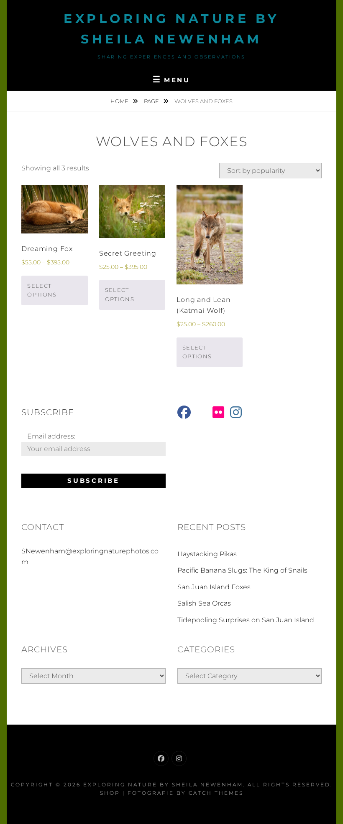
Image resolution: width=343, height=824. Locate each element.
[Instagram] (179, 758)
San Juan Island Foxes (214, 587)
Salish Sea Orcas (204, 603)
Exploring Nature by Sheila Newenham (163, 784)
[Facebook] (161, 758)
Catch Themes (216, 793)
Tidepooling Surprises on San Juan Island (245, 620)
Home (120, 101)
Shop (110, 793)
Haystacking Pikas (207, 554)
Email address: (51, 436)
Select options (41, 290)
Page (152, 101)
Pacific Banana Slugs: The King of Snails (242, 570)
